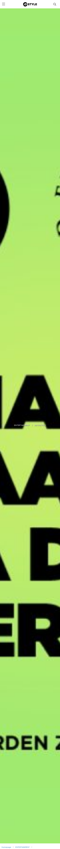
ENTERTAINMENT (22, 425)
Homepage (6, 847)
